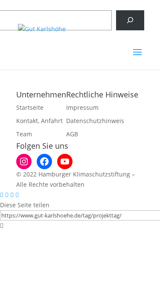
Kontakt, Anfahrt (39, 121)
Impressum (82, 107)
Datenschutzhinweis (95, 121)
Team (24, 134)
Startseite (30, 107)
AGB (72, 134)
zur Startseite (80, 79)
